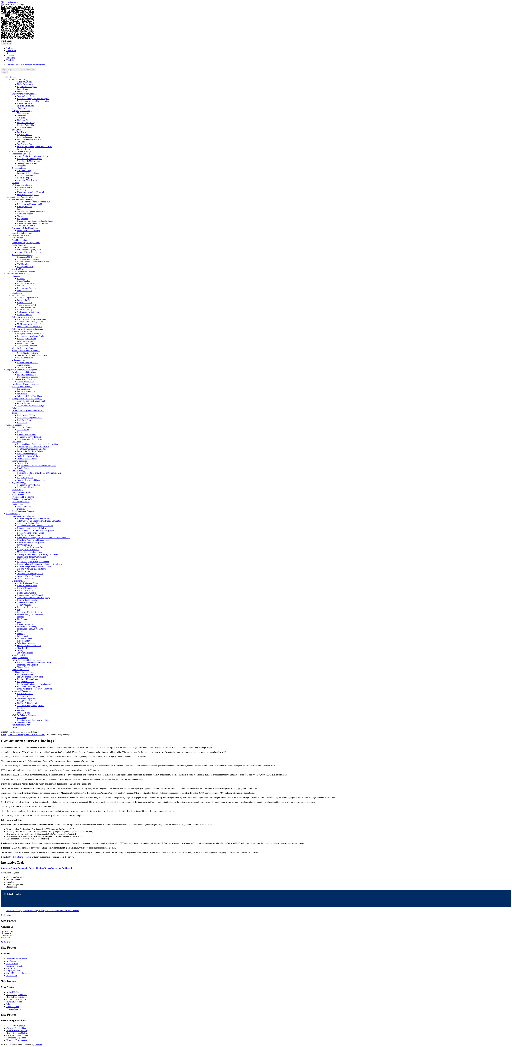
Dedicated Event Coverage (28, 230)
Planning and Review (21, 386)
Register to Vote (24, 696)
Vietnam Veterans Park (26, 305)
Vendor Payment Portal (27, 667)
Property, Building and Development (21, 370)
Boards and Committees (22, 516)
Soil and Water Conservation (29, 645)
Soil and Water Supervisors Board (31, 569)
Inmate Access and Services (23, 271)
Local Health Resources (22, 233)
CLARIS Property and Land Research (28, 410)
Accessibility (11, 975)
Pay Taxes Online (24, 134)
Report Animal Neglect (27, 86)
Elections (21, 708)
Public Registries (19, 245)
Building (15, 408)
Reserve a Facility (24, 310)
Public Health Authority (27, 559)
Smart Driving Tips (25, 341)
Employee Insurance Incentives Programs (34, 689)
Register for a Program (26, 288)
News (14, 727)
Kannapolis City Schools (27, 257)
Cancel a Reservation (26, 175)
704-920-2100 (5, 942)
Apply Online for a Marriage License (32, 156)
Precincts (21, 710)
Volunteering (17, 360)
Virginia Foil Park (24, 314)
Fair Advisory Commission (28, 535)
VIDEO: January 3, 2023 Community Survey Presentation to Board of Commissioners (42, 910)
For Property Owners (26, 391)
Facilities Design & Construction (31, 614)
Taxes (14, 413)
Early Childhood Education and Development (36, 466)
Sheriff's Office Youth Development (32, 355)
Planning (21, 633)
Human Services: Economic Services (32, 223)
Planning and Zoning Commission (31, 557)
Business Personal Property (28, 137)
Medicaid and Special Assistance (31, 211)
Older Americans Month (27, 458)
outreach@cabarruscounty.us (19, 857)
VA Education (23, 264)
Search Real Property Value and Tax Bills (34, 146)
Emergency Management (27, 607)
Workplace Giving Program (28, 686)
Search (4, 732)
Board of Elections (25, 590)
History (20, 432)
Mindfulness (17, 293)
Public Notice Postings (21, 151)
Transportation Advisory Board (30, 573)
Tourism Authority (25, 571)
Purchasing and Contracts (28, 665)
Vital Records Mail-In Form (28, 161)
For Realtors (22, 394)
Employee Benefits (25, 674)
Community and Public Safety (19, 197)
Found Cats (22, 91)
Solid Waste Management (28, 194)
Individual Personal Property (29, 139)
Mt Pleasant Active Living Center (31, 324)
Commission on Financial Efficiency (32, 528)
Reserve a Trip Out (25, 178)
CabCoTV (10, 968)
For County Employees (21, 672)
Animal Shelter (23, 365)
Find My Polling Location (28, 703)
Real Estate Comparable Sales (29, 418)
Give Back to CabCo (26, 226)
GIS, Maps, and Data (21, 110)
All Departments (13, 961)
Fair (18, 609)
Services (20, 286)
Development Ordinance (27, 377)
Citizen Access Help (25, 382)
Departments (17, 581)
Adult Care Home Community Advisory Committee (39, 521)
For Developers (23, 389)
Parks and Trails (18, 295)
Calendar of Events (14, 966)
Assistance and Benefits (22, 199)
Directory (21, 509)
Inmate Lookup (18, 108)
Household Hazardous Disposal (30, 192)
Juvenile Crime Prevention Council (32, 547)
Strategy (20, 650)
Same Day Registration (27, 698)
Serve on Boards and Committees (31, 480)
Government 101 (24, 475)
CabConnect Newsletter (27, 487)
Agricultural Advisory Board (29, 523)
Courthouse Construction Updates (31, 449)
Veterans (20, 216)
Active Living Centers (21, 317)
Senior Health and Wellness (28, 456)
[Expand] (15, 77)
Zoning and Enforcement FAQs (30, 406)
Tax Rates (21, 142)
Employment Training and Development (34, 684)
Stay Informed (18, 482)
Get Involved (17, 470)
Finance (20, 617)
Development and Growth (23, 372)
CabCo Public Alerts (20, 235)
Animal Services (19, 79)
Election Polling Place (26, 125)
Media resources (24, 506)
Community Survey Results (28, 485)
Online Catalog (23, 281)
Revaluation (22, 422)
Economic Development (27, 454)
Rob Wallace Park (24, 302)
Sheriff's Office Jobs (25, 106)
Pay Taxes (21, 132)
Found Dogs (22, 89)
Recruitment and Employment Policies (33, 720)
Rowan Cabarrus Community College (33, 262)
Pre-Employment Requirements (30, 677)
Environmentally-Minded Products (31, 336)
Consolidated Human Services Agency (33, 597)
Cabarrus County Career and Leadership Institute (37, 444)
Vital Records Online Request (29, 158)
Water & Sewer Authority (17, 1030)
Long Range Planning (26, 374)
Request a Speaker (25, 478)
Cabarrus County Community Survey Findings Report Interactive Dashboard (36, 868)
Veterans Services (13, 1009)
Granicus (38, 1045)
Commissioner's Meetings (22, 492)
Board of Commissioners (27, 588)
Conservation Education (27, 346)
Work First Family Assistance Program (33, 98)
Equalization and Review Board (30, 533)
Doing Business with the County (25, 660)
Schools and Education (21, 254)
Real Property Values (26, 415)
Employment (22, 218)
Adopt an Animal (24, 82)
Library (15, 276)
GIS (19, 621)
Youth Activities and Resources (25, 350)
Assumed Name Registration (29, 252)
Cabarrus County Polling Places (30, 705)
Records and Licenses (21, 154)
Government (11, 514)
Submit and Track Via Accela (24, 379)
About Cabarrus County (22, 427)
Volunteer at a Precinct (26, 367)
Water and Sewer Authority (28, 576)
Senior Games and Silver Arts (29, 326)
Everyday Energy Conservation (30, 334)
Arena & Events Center (27, 585)
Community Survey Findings (29, 437)
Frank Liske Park (24, 300)
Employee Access (13, 971)
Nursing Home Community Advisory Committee (37, 554)
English (25, 65)
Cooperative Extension (26, 602)
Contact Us (16, 504)
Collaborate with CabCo (22, 499)
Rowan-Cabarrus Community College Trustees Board (39, 564)
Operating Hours (24, 722)
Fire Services (17, 238)
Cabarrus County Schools (28, 259)
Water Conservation (25, 343)
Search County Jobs (25, 96)
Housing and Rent (24, 206)
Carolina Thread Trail (26, 307)
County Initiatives (19, 461)
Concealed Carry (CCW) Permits (26, 242)
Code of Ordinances (20, 669)
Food (19, 209)
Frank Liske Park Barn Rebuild (30, 451)
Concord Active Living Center (30, 322)
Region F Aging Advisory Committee (33, 561)
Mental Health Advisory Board (30, 552)
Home (3, 734)
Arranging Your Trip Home (28, 180)
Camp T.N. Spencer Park (27, 298)
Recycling (21, 190)
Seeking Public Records (27, 163)
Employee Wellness (25, 681)
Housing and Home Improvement (26, 384)
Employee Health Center (27, 679)
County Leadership (20, 657)
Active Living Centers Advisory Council (34, 566)
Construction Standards (27, 600)
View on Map (5, 938)
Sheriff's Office (18, 269)
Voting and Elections (20, 691)
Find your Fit (22, 120)
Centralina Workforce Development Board (35, 525)
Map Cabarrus (23, 113)
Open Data (21, 115)
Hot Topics (16, 442)
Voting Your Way (24, 701)
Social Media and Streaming (23, 511)
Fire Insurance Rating (26, 122)
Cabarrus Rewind (24, 127)
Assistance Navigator (21, 725)
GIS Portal (21, 118)
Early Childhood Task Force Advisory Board (36, 530)
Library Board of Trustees (28, 549)
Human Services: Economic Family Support (35, 221)
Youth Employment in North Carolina (33, 101)
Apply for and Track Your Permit (31, 401)
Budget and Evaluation (26, 593)
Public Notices (18, 494)
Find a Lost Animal (25, 84)
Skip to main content (9, 2)
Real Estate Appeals (25, 420)
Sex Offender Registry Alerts (29, 250)
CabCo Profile (23, 430)
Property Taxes (23, 149)
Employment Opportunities (23, 94)
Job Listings (22, 717)
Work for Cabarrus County (23, 715)
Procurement (22, 636)
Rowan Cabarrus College (17, 1033)
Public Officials (23, 713)
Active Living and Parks (27, 362)
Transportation (18, 168)
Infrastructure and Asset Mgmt (30, 629)
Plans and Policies (24, 290)
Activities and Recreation (17, 274)
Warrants (15, 182)
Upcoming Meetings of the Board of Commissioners (39, 473)
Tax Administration (25, 653)
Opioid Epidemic (24, 468)
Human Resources (25, 103)
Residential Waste (24, 187)
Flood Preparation (19, 240)
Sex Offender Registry (26, 247)
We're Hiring (17, 490)
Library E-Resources (26, 283)
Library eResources (25, 266)
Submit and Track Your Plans (29, 396)
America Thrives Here (26, 434)
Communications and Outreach (30, 595)
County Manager (24, 605)
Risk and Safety (23, 641)
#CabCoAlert (12, 963)
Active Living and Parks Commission (33, 518)
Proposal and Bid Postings (23, 497)
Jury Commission (24, 545)
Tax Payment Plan (24, 144)
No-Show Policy (24, 170)
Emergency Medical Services (24, 228)
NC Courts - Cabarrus (15, 1026)
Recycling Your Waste (26, 338)
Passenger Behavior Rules (28, 173)
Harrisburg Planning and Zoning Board (33, 540)
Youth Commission (25, 358)
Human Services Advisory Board (31, 542)
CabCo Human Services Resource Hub (33, 202)
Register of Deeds (24, 638)
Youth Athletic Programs (27, 353)
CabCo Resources (14, 425)
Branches (21, 278)
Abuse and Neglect (25, 214)
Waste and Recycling (20, 185)
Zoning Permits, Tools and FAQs (26, 398)
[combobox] (18, 69)
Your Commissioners (20, 655)
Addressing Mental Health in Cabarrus (33, 446)
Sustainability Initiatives (22, 331)
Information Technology (27, 626)
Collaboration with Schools (28, 312)
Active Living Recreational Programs (27, 329)
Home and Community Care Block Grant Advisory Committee (43, 537)
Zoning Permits (23, 403)
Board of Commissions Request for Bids (34, 662)
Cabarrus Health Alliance (17, 1028)
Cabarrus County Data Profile (29, 439)
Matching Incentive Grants (23, 348)
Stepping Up (22, 463)
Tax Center (16, 130)
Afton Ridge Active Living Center (31, 319)
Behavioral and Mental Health (29, 204)
